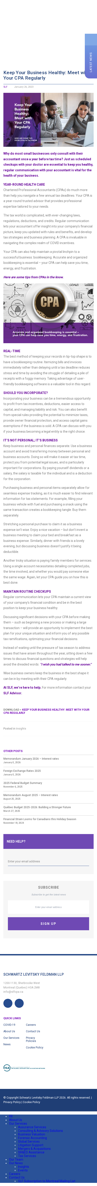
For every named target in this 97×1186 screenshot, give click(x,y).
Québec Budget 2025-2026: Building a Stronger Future (37, 807)
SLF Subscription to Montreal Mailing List (46, 1181)
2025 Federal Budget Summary (22, 783)
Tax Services (27, 1156)
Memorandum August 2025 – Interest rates (30, 795)
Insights (21, 728)
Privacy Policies (31, 1039)
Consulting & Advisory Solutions (40, 1131)
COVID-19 (9, 1024)
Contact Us (33, 1031)
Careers (31, 1024)
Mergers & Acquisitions (34, 1148)
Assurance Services (32, 1127)
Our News (16, 1163)
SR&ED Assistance (31, 1152)
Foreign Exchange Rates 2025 (22, 770)
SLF (5, 86)
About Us (9, 1031)
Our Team (16, 1159)
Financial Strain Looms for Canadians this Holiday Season (39, 819)
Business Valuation (31, 1134)
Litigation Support (30, 1145)
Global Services (29, 1141)
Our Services (11, 1037)
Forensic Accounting (32, 1138)
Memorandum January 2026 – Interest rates (31, 758)
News (7, 1044)
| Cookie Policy (30, 1102)
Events (23, 1170)
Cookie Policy (34, 1047)
